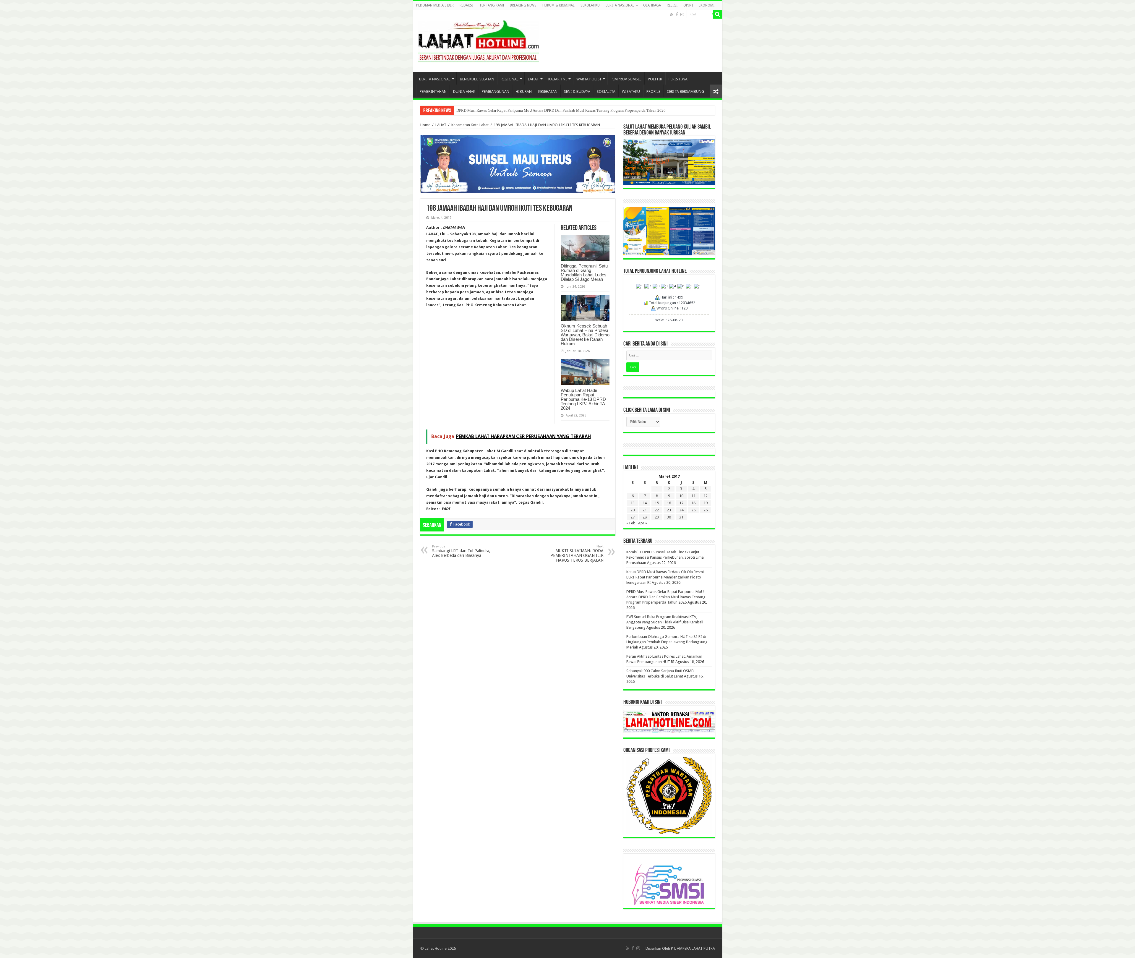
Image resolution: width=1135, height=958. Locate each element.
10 (681, 496)
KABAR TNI (557, 79)
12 (705, 496)
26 (705, 510)
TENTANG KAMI (491, 5)
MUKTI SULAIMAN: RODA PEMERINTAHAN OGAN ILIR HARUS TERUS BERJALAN (577, 553)
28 (645, 517)
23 (669, 510)
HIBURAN (524, 91)
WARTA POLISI (588, 79)
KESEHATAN (547, 91)
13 (632, 503)
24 (681, 510)
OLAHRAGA (652, 5)
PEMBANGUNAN (495, 91)
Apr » (642, 523)
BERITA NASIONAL (620, 5)
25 (693, 510)
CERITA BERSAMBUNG (685, 91)
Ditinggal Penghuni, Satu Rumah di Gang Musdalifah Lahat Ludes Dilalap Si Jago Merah (584, 272)
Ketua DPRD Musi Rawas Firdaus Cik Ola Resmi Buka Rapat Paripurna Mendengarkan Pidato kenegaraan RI (665, 577)
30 (669, 517)
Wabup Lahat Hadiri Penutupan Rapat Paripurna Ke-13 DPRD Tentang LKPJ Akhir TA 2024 (583, 399)
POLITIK (655, 79)
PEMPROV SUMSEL (626, 79)
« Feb (630, 523)
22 (657, 510)
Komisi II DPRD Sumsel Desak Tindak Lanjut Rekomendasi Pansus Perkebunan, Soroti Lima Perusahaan (665, 557)
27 (632, 517)
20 (632, 510)
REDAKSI (466, 5)
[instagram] (682, 14)
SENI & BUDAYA (577, 91)
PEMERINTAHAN (433, 91)
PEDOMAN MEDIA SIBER (435, 5)
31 (681, 517)
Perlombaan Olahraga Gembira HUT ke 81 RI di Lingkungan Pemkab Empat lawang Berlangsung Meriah (667, 641)
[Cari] (717, 14)
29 (657, 517)
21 (645, 510)
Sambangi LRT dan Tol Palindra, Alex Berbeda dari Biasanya (461, 551)
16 (669, 503)
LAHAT (533, 79)
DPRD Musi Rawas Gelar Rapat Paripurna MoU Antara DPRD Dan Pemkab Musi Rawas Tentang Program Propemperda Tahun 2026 (561, 110)
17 (681, 503)
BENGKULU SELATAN (477, 79)
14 (645, 503)
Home (425, 125)
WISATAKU (631, 91)
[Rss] (671, 14)
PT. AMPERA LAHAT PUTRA (693, 948)
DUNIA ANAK (464, 91)
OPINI (688, 5)
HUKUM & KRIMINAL (558, 5)
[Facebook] (677, 14)
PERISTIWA (678, 79)
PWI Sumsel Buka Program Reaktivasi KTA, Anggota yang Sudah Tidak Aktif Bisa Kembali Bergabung (664, 622)
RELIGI (672, 5)
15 (657, 503)
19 (705, 503)
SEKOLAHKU (590, 5)
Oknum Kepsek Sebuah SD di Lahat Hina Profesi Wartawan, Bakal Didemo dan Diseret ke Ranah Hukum (585, 334)
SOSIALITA (606, 91)
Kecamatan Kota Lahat (470, 125)
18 (693, 503)
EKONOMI (706, 5)
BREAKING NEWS (523, 5)
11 (693, 496)
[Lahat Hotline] (478, 40)
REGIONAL (509, 79)
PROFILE (653, 91)
